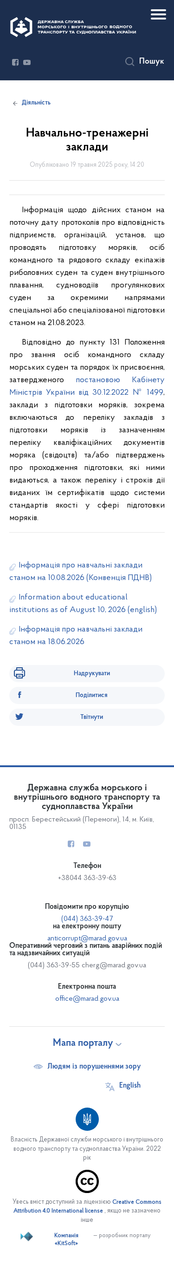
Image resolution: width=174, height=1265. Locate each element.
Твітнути (91, 717)
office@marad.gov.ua (87, 999)
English (130, 1085)
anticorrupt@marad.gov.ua (87, 938)
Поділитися (92, 695)
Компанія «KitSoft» (66, 1240)
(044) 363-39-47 (87, 919)
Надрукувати (92, 673)
